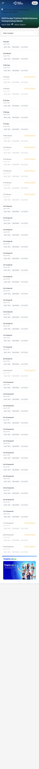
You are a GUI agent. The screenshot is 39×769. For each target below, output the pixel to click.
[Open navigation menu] (3, 3)
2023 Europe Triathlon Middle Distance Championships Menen (19, 19)
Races (35, 3)
